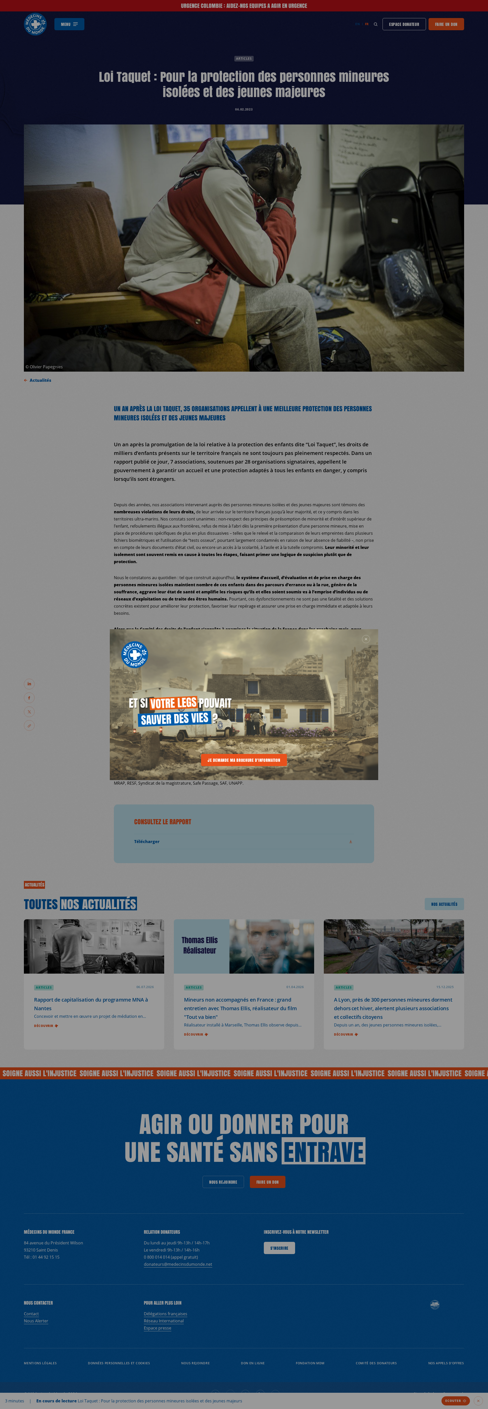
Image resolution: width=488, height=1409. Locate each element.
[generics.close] (366, 639)
